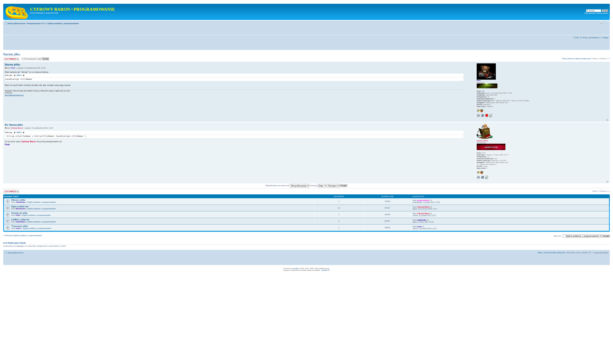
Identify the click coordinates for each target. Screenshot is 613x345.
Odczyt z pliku (18, 200)
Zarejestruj (595, 37)
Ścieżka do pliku (19, 213)
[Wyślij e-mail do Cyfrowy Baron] (478, 177)
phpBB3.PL (325, 270)
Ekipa (540, 253)
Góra (607, 120)
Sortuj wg (314, 185)
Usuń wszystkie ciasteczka (554, 253)
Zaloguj (605, 37)
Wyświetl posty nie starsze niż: (278, 185)
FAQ (577, 37)
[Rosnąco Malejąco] (337, 185)
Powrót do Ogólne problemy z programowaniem (23, 235)
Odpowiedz (7, 58)
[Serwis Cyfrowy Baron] (17, 11)
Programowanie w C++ (36, 23)
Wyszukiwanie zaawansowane (596, 13)
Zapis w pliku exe (19, 206)
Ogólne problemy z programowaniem (63, 23)
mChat (584, 37)
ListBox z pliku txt (20, 219)
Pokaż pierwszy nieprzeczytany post (576, 59)
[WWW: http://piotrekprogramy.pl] (482, 115)
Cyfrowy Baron (17, 128)
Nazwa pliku (11, 54)
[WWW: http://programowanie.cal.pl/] (482, 177)
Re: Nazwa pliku (14, 124)
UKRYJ (19, 75)
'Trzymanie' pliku (19, 226)
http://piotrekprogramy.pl (14, 95)
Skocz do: (557, 236)
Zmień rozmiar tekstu (606, 22)
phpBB (295, 268)
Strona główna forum (16, 23)
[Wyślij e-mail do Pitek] (478, 115)
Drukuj (601, 22)
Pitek (13, 68)
